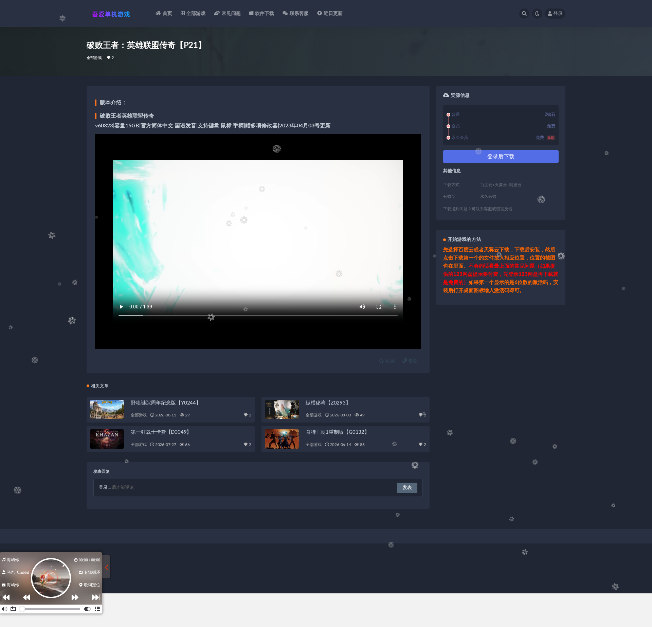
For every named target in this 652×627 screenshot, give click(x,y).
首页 (167, 13)
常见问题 (231, 13)
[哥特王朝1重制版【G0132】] (282, 438)
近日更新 (333, 13)
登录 (558, 13)
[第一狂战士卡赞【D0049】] (107, 438)
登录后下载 (500, 156)
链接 (412, 361)
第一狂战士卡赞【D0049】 (161, 432)
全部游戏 (196, 13)
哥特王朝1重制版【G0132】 (337, 432)
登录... (105, 487)
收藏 (389, 361)
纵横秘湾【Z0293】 (328, 403)
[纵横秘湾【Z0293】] (282, 409)
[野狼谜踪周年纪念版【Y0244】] (107, 409)
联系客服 (299, 13)
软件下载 (264, 13)
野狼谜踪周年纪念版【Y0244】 (166, 403)
